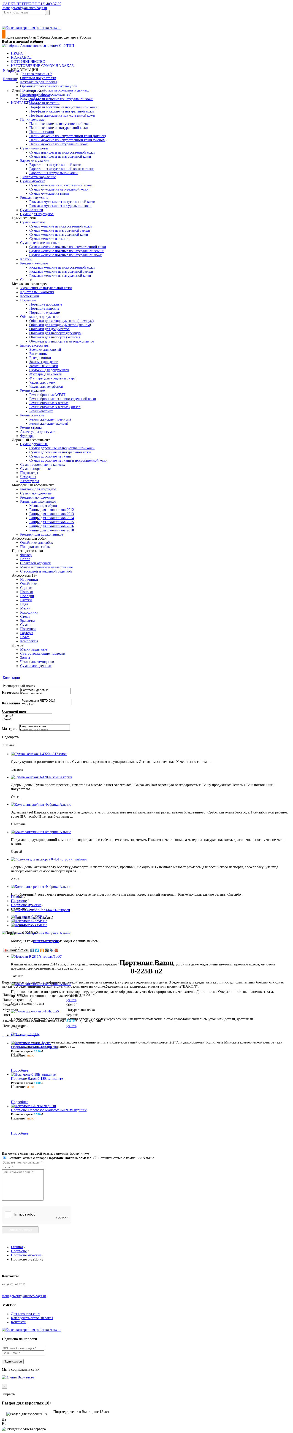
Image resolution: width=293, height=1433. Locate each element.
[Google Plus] (56, 950)
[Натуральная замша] (45, 730)
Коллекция (11, 703)
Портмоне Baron (34, 1047)
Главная (17, 897)
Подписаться (13, 1361)
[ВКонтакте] (32, 950)
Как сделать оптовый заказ (32, 1318)
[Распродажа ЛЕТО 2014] (46, 701)
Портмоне (19, 901)
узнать (71, 1000)
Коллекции (11, 678)
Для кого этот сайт (25, 1314)
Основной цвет (14, 711)
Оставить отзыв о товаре (49, 1158)
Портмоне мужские (26, 905)
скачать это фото (46, 941)
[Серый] (27, 720)
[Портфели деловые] (46, 690)
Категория (10, 692)
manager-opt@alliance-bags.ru (24, 8)
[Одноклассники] (42, 950)
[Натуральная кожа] (45, 726)
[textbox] (23, 12)
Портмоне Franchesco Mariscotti (49, 1110)
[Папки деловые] (46, 694)
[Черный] (27, 716)
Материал (10, 729)
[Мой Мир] (46, 950)
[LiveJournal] (51, 950)
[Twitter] (37, 950)
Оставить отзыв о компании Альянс (125, 1158)
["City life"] (46, 705)
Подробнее (19, 1070)
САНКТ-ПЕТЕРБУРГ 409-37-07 (31, 4)
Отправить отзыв (20, 1230)
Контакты (18, 1322)
